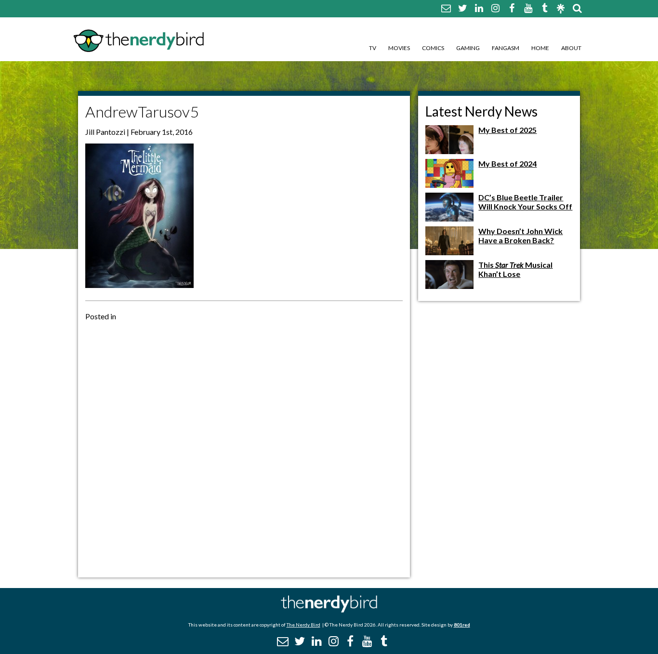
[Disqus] (244, 448)
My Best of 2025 (507, 129)
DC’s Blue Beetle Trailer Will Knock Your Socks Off (525, 202)
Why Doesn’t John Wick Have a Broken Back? (520, 235)
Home (540, 48)
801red (462, 625)
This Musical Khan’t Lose (515, 269)
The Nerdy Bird (303, 625)
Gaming (468, 48)
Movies (399, 48)
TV (372, 48)
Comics (433, 48)
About (571, 48)
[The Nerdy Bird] (329, 610)
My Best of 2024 (507, 163)
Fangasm (505, 48)
